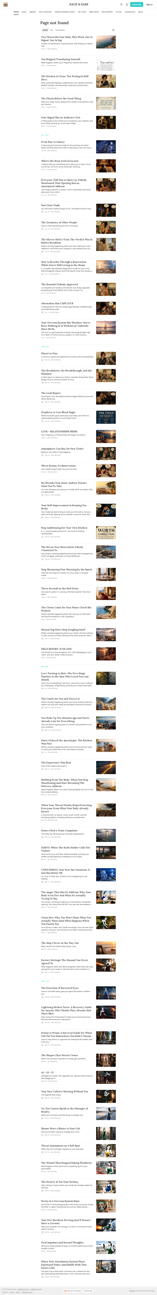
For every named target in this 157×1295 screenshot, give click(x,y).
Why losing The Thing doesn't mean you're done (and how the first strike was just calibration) (65, 1018)
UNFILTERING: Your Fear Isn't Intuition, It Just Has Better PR (65, 871)
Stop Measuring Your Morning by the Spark (66, 569)
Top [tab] (51, 30)
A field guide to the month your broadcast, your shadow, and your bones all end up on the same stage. (67, 122)
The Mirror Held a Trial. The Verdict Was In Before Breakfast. (67, 241)
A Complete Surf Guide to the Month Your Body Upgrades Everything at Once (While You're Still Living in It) (65, 288)
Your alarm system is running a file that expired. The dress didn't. (65, 593)
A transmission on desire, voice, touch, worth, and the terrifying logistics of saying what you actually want (64, 816)
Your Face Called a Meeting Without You (64, 1091)
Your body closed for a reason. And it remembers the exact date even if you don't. (66, 190)
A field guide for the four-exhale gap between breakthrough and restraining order (66, 307)
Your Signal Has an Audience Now (60, 117)
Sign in (149, 4)
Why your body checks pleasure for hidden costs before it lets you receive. (67, 103)
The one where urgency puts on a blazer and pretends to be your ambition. (66, 725)
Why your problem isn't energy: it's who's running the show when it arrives (66, 1227)
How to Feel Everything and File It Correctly (59, 226)
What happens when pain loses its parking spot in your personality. (64, 1167)
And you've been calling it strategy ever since (60, 1132)
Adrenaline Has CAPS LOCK (57, 303)
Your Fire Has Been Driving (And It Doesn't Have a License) (66, 1222)
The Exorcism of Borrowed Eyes (59, 987)
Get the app (88, 1291)
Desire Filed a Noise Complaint (59, 830)
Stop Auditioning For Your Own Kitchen (64, 527)
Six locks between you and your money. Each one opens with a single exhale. (67, 490)
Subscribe (136, 4)
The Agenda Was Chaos (51, 1095)
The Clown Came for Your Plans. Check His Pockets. (66, 609)
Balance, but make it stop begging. (56, 452)
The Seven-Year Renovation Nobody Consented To (62, 549)
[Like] (42, 1212)
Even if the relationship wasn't (53, 766)
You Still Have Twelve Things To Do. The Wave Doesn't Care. (66, 208)
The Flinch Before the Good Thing (61, 98)
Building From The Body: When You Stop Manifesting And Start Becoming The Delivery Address (64, 783)
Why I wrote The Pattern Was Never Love (58, 946)
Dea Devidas (52, 49)
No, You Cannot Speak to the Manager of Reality (64, 1110)
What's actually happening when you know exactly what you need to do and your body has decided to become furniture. (66, 703)
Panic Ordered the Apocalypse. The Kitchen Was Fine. (66, 742)
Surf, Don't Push (50, 205)
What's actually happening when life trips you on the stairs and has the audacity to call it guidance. (66, 615)
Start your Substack (74, 1291)
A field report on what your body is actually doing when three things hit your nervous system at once (67, 378)
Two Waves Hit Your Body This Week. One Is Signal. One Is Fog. (66, 39)
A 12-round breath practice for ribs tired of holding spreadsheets (62, 532)
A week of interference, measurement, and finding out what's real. (67, 44)
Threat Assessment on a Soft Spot (60, 1145)
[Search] (121, 4)
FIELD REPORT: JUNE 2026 (56, 648)
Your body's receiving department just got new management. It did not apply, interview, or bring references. (67, 554)
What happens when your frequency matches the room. (64, 62)
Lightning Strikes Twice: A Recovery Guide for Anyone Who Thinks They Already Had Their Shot (66, 1010)
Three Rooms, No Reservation (58, 465)
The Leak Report (51, 393)
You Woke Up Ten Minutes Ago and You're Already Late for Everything (65, 719)
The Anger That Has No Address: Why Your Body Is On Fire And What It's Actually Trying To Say (66, 895)
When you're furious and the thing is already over (62, 1115)
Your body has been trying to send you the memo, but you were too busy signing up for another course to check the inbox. (66, 513)
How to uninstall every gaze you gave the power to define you (65, 992)
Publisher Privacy (23, 1289)
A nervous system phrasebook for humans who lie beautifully (67, 356)
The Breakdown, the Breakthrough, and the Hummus (66, 372)
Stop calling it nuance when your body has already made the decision (66, 1186)
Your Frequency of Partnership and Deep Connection (63, 435)
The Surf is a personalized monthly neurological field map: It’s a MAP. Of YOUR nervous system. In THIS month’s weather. (65, 333)
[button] (16, 12)
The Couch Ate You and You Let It (60, 698)
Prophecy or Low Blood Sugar (58, 412)
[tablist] (53, 30)
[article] (78, 44)
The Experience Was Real (56, 762)
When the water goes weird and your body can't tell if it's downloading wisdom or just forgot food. (65, 416)
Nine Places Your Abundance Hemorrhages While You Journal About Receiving (67, 397)
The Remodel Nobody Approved (59, 284)
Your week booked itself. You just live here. (59, 469)
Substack (132, 1291)
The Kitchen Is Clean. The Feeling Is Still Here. (65, 78)
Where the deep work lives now (60, 160)
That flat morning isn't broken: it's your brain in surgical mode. (64, 574)
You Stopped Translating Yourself (60, 59)
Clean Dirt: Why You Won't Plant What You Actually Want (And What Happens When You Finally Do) (66, 920)
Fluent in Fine (49, 353)
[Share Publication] (126, 4)
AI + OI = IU (47, 1072)
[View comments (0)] (60, 91)
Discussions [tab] (60, 30)
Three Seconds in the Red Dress (59, 588)
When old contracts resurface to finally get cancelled (63, 1058)
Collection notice (27, 1292)
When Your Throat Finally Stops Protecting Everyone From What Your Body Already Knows (66, 808)
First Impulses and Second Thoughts (62, 1242)
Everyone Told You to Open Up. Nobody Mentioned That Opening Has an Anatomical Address (64, 183)
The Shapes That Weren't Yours (59, 1055)
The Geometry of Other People (59, 222)
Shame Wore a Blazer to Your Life (60, 1128)
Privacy (11, 1292)
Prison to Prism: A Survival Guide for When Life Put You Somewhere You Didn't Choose (66, 1034)
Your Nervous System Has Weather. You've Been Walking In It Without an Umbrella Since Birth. (65, 325)
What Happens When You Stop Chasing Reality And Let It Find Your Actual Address (67, 790)
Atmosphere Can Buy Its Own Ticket (62, 448)
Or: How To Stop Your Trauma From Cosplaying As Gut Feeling (64, 877)
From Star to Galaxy (53, 141)
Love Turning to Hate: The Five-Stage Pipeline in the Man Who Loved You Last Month (65, 676)
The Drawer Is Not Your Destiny (59, 1181)
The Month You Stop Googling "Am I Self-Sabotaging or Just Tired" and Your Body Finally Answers (66, 653)
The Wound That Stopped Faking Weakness (66, 1162)
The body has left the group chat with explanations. (63, 834)
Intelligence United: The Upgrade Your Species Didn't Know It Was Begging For (67, 1077)
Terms (18, 1292)
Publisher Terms (35, 1289)
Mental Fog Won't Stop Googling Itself (63, 629)
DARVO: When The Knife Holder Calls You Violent (65, 849)
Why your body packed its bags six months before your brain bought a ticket (67, 1247)
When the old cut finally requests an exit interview (62, 1149)
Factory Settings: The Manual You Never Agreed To (64, 962)
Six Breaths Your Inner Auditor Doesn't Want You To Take (64, 484)
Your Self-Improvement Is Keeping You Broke (63, 507)
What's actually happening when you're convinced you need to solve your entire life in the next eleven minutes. (66, 748)
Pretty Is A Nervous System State (60, 1201)
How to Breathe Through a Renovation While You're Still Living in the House (63, 263)
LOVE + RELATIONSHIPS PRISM (59, 431)
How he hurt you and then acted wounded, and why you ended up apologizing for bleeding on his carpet (65, 855)
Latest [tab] (45, 30)
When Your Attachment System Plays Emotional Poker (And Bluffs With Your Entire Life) (64, 1264)
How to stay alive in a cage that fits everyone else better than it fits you (66, 1040)
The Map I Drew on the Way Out (60, 942)
